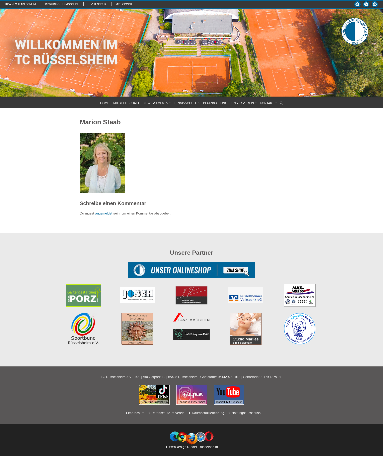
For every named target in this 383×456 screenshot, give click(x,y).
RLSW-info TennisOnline (62, 4)
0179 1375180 (272, 377)
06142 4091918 (229, 377)
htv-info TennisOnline (21, 4)
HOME (104, 103)
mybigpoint (124, 4)
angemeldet (103, 213)
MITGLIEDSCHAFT (126, 103)
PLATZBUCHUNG (215, 103)
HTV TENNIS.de (98, 4)
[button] (281, 103)
